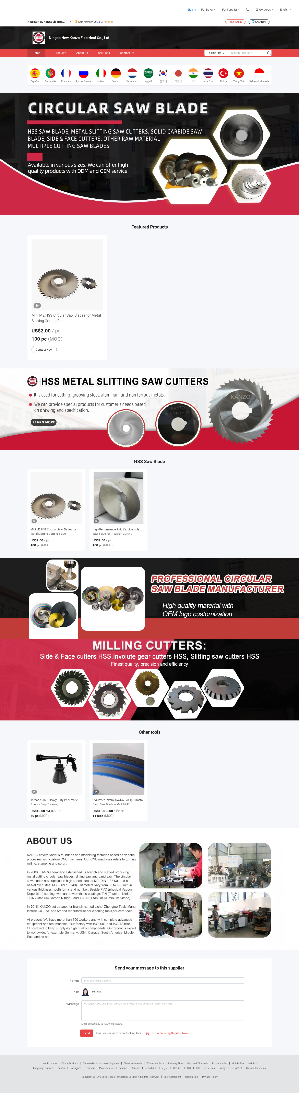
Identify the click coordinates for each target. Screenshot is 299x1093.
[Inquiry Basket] (248, 9)
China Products (70, 1063)
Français (90, 1068)
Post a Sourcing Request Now (167, 1033)
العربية (165, 1068)
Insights (252, 1063)
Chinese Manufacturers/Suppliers (101, 1063)
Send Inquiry (235, 21)
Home (36, 53)
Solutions (104, 53)
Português (75, 1068)
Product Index (219, 1063)
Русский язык (107, 1068)
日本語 (187, 1068)
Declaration (191, 1076)
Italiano (123, 1068)
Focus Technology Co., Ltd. (123, 1076)
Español (61, 1068)
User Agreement (172, 1076)
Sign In (192, 9)
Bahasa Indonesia (256, 1068)
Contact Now (44, 349)
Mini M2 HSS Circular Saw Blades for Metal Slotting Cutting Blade (66, 318)
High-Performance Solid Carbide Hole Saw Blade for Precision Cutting (116, 531)
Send (87, 1033)
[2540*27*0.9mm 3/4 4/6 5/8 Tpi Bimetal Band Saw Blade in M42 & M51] (118, 769)
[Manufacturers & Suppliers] (30, 8)
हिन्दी (198, 1068)
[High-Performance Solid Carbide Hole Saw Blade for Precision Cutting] (118, 498)
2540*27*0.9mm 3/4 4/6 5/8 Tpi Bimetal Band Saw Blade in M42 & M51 (118, 802)
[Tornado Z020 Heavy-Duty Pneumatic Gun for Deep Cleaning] (56, 769)
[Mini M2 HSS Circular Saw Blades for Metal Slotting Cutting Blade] (56, 498)
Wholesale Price (155, 1063)
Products (60, 53)
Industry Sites (175, 1063)
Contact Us (127, 53)
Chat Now (260, 21)
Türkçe (222, 1068)
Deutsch (135, 1068)
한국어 (176, 1068)
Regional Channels (197, 1063)
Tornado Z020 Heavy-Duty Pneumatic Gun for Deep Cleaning (54, 802)
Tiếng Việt (236, 1068)
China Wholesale (133, 1063)
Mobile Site (238, 1063)
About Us (82, 53)
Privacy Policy (210, 1076)
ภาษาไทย (209, 1068)
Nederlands (151, 1068)
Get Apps (265, 9)
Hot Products (50, 1063)
